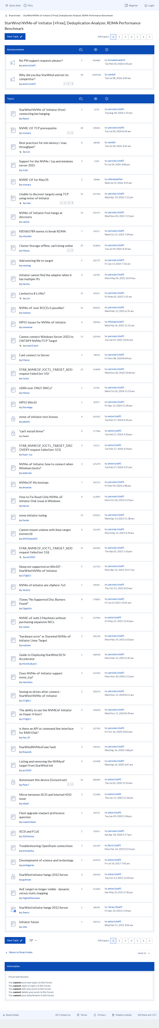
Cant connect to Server (34, 355)
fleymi (25, 118)
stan (28, 202)
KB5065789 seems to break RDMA (42, 231)
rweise (25, 626)
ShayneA (27, 751)
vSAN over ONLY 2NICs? (35, 388)
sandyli (111, 74)
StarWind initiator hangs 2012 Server (43, 874)
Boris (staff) (114, 845)
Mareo (26, 250)
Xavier (25, 520)
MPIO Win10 (28, 402)
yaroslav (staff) (116, 109)
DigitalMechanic (31, 897)
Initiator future (29, 922)
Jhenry (25, 912)
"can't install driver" (32, 431)
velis (24, 926)
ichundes (27, 236)
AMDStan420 (29, 538)
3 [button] (125, 36)
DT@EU (26, 575)
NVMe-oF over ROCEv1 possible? (41, 308)
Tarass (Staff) (115, 906)
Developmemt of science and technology (46, 860)
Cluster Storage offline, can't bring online (46, 245)
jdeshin (26, 421)
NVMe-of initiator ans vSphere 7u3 (42, 585)
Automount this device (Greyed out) (43, 780)
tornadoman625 (116, 59)
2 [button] (119, 36)
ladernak (27, 472)
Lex (28, 151)
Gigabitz (27, 608)
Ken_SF (26, 737)
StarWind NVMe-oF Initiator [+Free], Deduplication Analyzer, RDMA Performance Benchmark (73, 26)
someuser (27, 327)
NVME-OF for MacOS (33, 179)
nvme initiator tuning (33, 515)
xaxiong (26, 265)
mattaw (26, 312)
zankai (25, 221)
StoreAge (27, 407)
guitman (26, 879)
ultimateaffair (115, 179)
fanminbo (27, 682)
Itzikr (25, 170)
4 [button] (131, 36)
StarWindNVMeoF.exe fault (37, 747)
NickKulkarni (29, 663)
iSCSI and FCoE (29, 831)
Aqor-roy (27, 454)
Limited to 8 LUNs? (32, 293)
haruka (26, 283)
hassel (25, 505)
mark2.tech (32, 345)
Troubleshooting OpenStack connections (46, 846)
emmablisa (28, 850)
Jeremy (26, 589)
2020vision (28, 836)
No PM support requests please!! (41, 60)
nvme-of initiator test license (38, 417)
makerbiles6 (29, 821)
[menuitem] (28, 5)
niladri (25, 803)
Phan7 (25, 784)
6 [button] (143, 36)
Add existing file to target (36, 260)
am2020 (30, 557)
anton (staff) (29, 65)
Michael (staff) (116, 321)
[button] (149, 37)
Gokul (25, 378)
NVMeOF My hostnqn (33, 482)
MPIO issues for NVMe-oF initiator (42, 322)
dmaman (27, 487)
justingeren (28, 865)
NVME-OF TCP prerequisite (38, 128)
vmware (26, 132)
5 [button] (137, 36)
